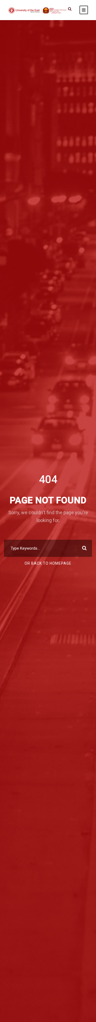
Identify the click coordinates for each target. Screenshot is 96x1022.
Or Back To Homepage (48, 563)
